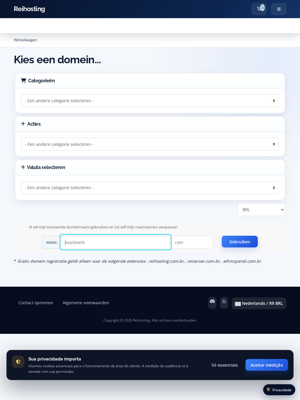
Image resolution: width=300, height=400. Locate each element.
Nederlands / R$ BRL (262, 303)
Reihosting (29, 9)
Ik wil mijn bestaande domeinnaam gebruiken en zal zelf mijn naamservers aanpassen (103, 227)
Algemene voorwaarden (86, 302)
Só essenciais (225, 365)
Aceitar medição (266, 365)
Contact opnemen (35, 302)
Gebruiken (239, 242)
